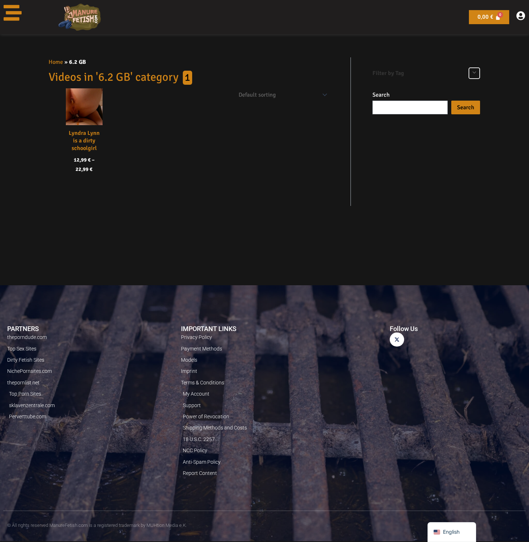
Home (56, 62)
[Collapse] (474, 73)
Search (381, 94)
